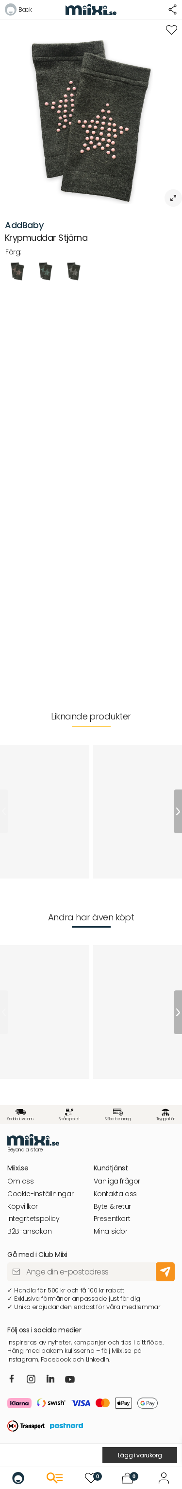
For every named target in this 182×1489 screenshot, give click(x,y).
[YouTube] (70, 1380)
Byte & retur (112, 1206)
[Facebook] (12, 1379)
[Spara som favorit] (171, 30)
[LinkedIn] (51, 1379)
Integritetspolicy (33, 1219)
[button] (18, 11)
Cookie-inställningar (40, 1194)
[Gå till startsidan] (18, 1478)
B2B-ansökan (29, 1231)
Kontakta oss (115, 1194)
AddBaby (24, 225)
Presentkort (112, 1219)
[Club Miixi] (163, 1478)
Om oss (20, 1181)
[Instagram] (31, 1380)
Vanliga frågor (117, 1181)
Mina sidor (111, 1231)
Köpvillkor (22, 1206)
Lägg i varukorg (140, 1455)
